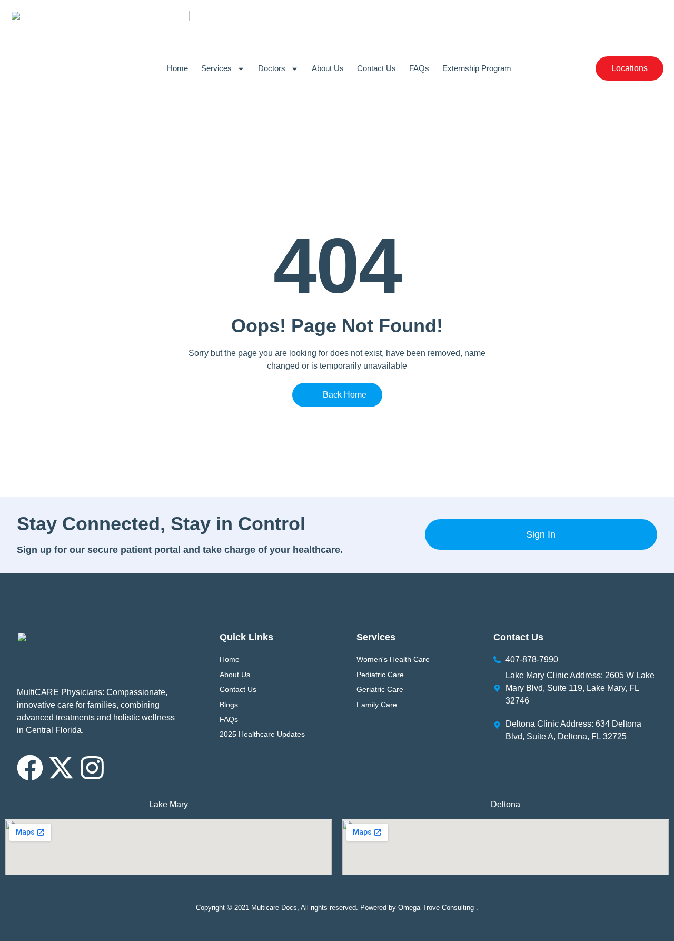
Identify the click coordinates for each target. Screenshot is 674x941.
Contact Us (376, 68)
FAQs (419, 68)
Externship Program (476, 68)
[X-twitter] (61, 768)
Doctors (271, 68)
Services (216, 68)
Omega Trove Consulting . (438, 908)
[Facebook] (30, 768)
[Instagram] (92, 768)
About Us (328, 68)
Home (177, 68)
